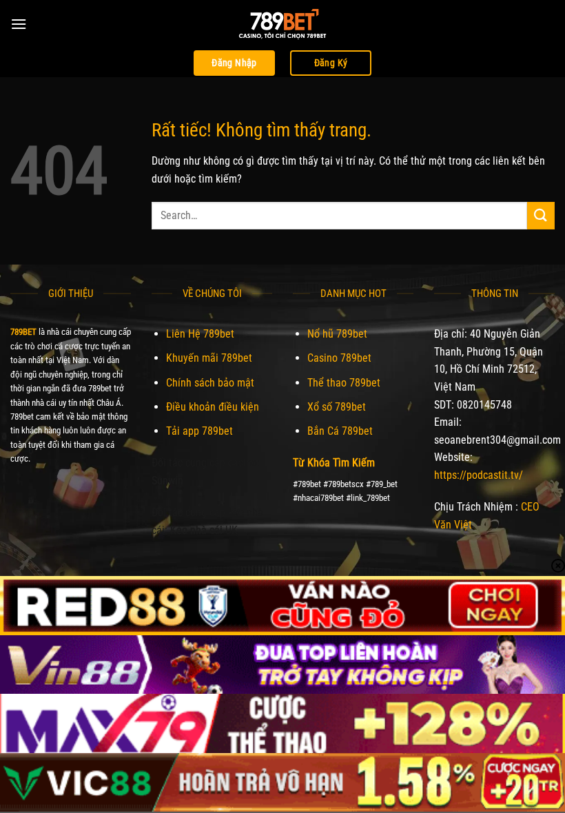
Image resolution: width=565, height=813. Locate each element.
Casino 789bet (339, 357)
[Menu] (18, 24)
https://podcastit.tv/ (478, 475)
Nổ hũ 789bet (337, 333)
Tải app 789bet (199, 431)
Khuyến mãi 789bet (209, 357)
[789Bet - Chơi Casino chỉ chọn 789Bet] (282, 24)
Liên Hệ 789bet (200, 333)
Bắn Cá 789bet (340, 431)
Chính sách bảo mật (210, 382)
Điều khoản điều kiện (212, 406)
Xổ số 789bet (336, 406)
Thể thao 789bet (343, 382)
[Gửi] (541, 215)
